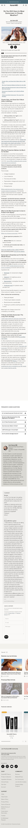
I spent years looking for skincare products (12, 318)
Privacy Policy (12, 613)
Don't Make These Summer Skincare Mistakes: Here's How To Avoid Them (11, 673)
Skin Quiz (3, 784)
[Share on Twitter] (15, 47)
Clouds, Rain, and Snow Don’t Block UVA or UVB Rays (13, 82)
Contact (3, 815)
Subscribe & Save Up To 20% (14, 1)
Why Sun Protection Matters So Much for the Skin (14, 85)
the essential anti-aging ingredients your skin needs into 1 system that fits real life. (13, 366)
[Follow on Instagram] (7, 766)
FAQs (2, 794)
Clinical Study (4, 782)
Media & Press (19, 776)
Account (3, 787)
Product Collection (6, 776)
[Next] (20, 2)
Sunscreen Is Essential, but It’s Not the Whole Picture (13, 92)
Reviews (17, 774)
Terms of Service (5, 804)
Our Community (19, 779)
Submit (6, 636)
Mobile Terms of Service (5, 807)
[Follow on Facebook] (3, 766)
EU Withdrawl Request (4, 819)
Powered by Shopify (16, 824)
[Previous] (7, 2)
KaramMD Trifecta (11, 734)
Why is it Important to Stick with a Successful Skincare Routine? (10, 697)
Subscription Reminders (4, 812)
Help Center (4, 796)
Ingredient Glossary (6, 779)
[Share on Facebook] (12, 47)
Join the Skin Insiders (20, 782)
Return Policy (4, 799)
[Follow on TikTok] (16, 766)
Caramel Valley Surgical (19, 785)
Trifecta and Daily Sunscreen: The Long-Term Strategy (13, 95)
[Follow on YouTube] (12, 766)
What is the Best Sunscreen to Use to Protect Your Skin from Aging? (14, 88)
